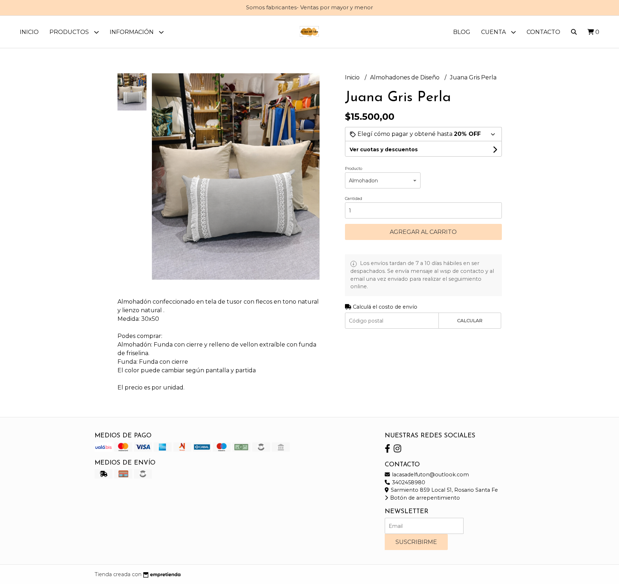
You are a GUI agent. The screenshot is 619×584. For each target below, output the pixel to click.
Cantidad (353, 198)
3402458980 (407, 482)
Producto (353, 168)
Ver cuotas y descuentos (384, 149)
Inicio (29, 32)
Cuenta (494, 32)
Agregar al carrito (423, 232)
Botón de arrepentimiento (424, 498)
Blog (461, 32)
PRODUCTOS (69, 32)
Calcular (470, 320)
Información (132, 32)
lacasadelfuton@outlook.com (429, 474)
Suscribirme (416, 542)
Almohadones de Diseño (405, 77)
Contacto (543, 32)
